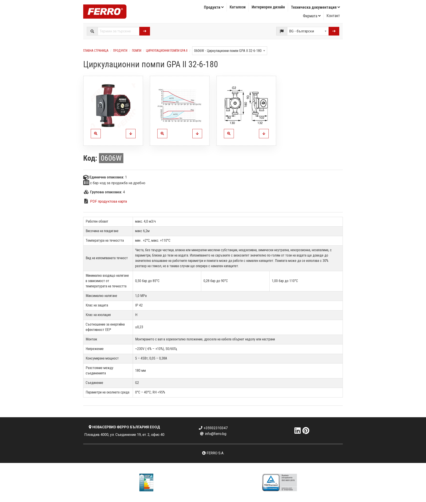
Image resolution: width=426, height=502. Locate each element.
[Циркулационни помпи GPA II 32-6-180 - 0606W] (131, 133)
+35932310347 (215, 428)
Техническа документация (314, 7)
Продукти (212, 7)
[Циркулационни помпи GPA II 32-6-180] (113, 105)
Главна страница (95, 50)
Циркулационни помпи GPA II (166, 50)
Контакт (333, 15)
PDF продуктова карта (108, 201)
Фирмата (310, 16)
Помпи (136, 50)
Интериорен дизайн (268, 7)
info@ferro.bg (215, 434)
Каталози (238, 7)
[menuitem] (214, 7)
